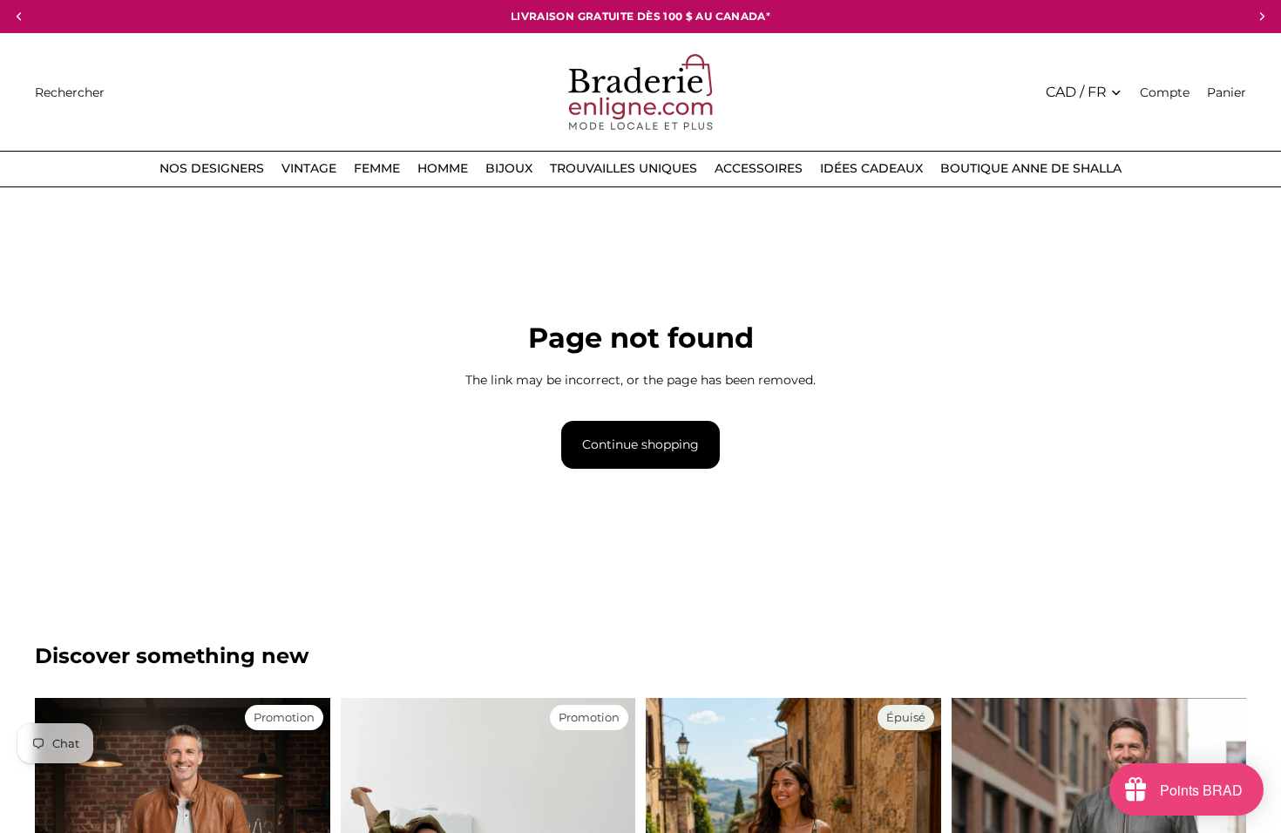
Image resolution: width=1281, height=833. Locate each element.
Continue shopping (640, 444)
